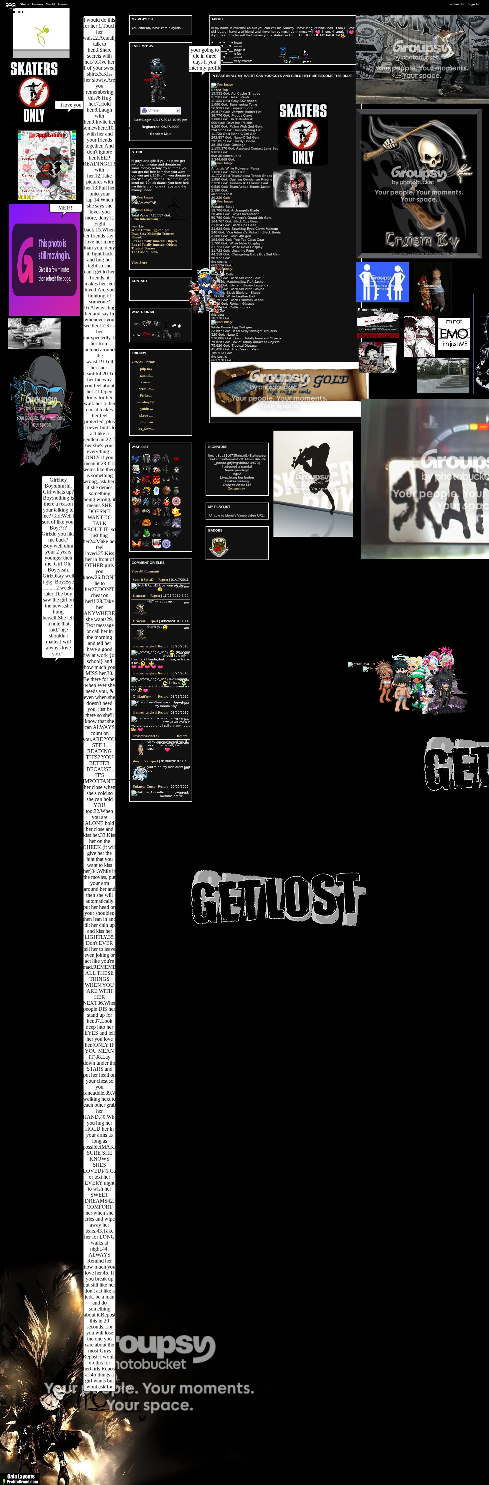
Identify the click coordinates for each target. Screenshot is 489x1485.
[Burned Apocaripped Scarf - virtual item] (146, 338)
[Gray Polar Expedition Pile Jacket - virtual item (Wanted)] (146, 462)
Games (63, 4)
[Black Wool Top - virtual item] (176, 338)
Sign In (473, 4)
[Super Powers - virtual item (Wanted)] (156, 494)
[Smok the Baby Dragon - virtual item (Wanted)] (146, 548)
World (50, 4)
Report (163, 579)
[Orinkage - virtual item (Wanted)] (146, 526)
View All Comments (145, 571)
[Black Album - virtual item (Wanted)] (176, 473)
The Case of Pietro (144, 252)
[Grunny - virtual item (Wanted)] (146, 537)
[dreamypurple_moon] (448, 712)
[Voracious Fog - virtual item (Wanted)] (166, 473)
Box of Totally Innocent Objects (154, 241)
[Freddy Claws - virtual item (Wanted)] (156, 505)
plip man (146, 422)
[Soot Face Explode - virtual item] (146, 327)
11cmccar (139, 595)
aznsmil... (146, 375)
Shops (24, 4)
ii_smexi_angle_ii (145, 646)
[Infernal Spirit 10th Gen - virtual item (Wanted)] (166, 505)
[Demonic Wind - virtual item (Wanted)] (166, 526)
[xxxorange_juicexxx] (405, 712)
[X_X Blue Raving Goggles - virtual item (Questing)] (146, 516)
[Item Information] (144, 219)
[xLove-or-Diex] (209, 313)
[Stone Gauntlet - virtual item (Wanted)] (176, 494)
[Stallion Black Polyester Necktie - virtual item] (166, 327)
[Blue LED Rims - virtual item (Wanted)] (166, 548)
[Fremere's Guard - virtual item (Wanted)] (146, 494)
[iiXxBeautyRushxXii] (415, 708)
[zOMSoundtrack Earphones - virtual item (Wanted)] (136, 484)
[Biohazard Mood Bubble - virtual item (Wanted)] (136, 516)
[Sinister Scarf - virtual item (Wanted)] (136, 526)
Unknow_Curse (144, 786)
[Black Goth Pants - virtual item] (166, 338)
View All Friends (143, 362)
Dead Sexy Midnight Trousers (152, 233)
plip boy (146, 369)
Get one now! (237, 488)
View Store (139, 262)
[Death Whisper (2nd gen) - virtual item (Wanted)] (176, 484)
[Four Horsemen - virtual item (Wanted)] (136, 505)
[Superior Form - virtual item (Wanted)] (156, 484)
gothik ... (146, 409)
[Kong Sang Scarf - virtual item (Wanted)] (136, 462)
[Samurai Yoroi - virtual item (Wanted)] (156, 516)
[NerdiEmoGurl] (361, 664)
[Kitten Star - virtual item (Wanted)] (176, 516)
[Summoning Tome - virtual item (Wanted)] (136, 473)
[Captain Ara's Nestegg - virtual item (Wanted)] (156, 473)
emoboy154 (146, 402)
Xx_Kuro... (146, 429)
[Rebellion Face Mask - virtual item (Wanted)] (176, 462)
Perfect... (146, 395)
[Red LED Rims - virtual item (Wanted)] (176, 505)
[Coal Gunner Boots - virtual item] (156, 338)
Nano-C (136, 237)
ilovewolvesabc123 (146, 736)
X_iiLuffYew (142, 696)
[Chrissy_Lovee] (376, 668)
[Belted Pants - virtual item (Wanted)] (166, 462)
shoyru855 (140, 761)
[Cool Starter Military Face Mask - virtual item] (136, 327)
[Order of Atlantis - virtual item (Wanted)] (146, 505)
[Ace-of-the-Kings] (444, 715)
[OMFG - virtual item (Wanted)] (146, 473)
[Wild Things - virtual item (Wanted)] (176, 526)
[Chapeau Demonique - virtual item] (156, 327)
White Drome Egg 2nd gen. (151, 230)
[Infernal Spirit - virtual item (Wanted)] (136, 494)
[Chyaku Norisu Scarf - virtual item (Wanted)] (146, 484)
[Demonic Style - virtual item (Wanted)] (156, 548)
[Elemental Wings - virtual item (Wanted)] (136, 548)
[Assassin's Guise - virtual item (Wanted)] (166, 516)
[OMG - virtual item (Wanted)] (166, 537)
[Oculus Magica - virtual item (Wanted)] (166, 484)
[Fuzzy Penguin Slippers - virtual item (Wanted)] (156, 537)
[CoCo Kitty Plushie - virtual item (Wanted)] (176, 537)
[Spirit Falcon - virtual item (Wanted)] (156, 462)
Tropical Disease (143, 248)
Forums (37, 4)
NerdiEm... (146, 389)
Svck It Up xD (143, 579)
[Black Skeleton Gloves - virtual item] (136, 338)
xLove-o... (146, 415)
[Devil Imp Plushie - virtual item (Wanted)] (136, 537)
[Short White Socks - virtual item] (176, 327)
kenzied (146, 382)
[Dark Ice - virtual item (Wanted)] (156, 526)
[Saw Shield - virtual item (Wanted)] (166, 494)
